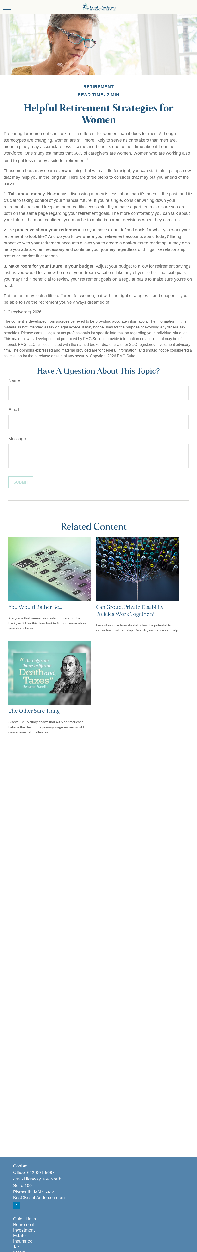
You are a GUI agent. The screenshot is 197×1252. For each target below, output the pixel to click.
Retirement (24, 1225)
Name (14, 380)
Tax (16, 1247)
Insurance (22, 1241)
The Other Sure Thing (34, 711)
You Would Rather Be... (35, 607)
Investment (24, 1230)
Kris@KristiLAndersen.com (39, 1198)
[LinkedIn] (16, 1205)
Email (13, 409)
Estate (19, 1236)
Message (17, 438)
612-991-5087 (41, 1173)
